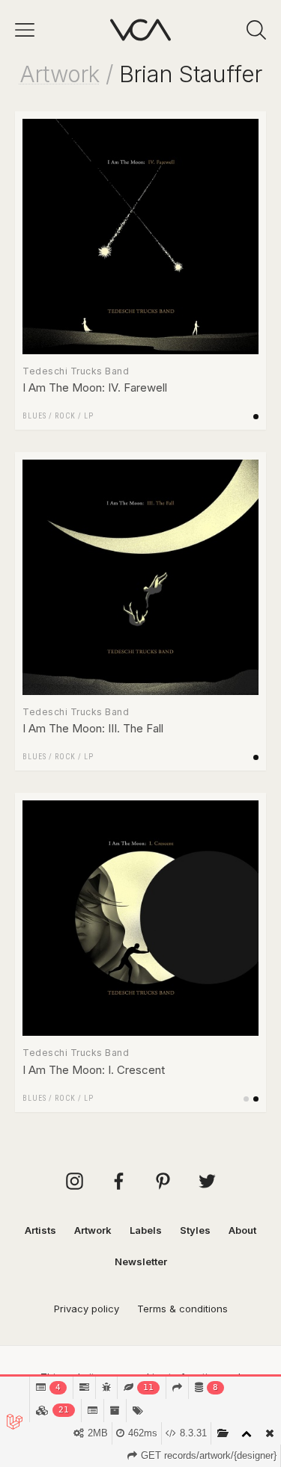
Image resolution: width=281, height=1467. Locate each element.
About (242, 1230)
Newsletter (141, 1261)
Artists (40, 1230)
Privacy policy (86, 1309)
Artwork (59, 74)
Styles (195, 1230)
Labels (146, 1230)
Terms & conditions (182, 1309)
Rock (65, 416)
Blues (34, 416)
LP (89, 416)
